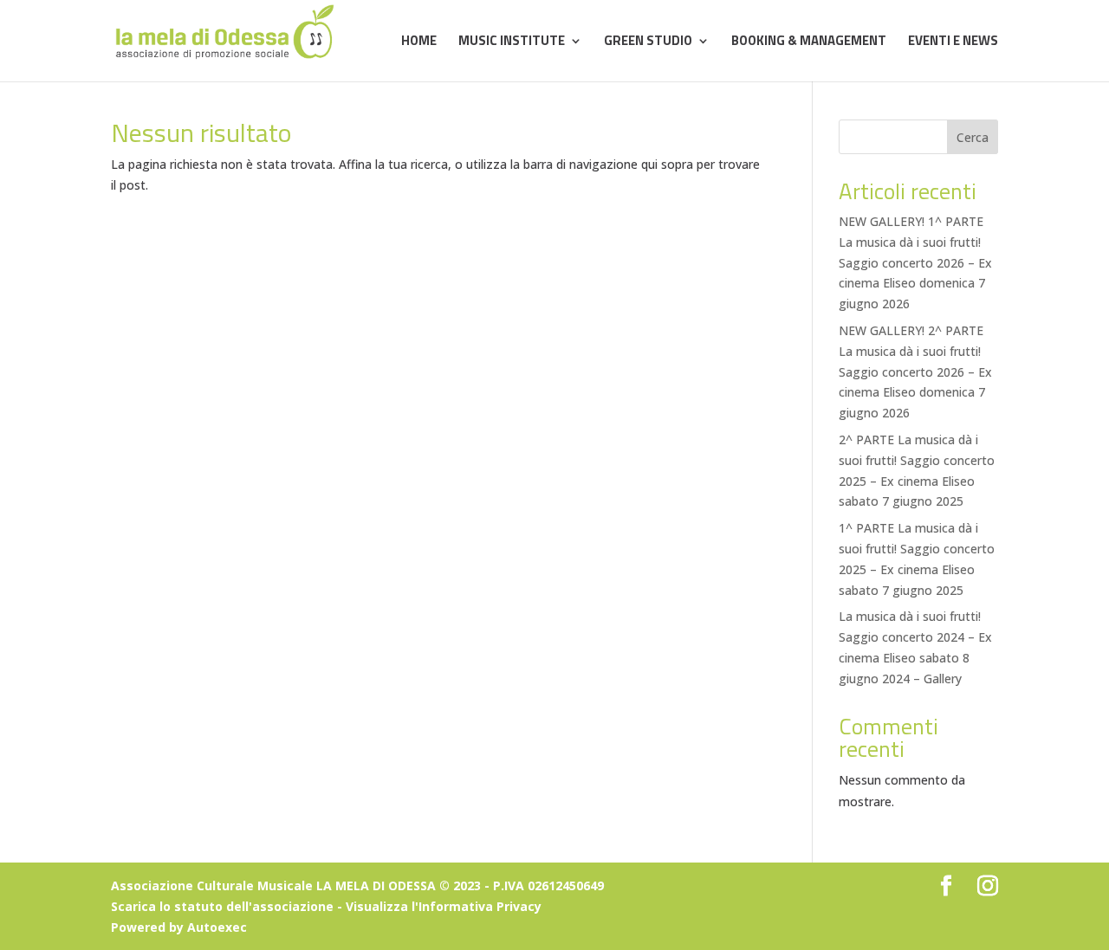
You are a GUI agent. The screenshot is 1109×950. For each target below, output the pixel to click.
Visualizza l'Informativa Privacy (444, 906)
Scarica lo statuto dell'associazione (222, 906)
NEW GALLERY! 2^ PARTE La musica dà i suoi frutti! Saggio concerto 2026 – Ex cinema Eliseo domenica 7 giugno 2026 (915, 371)
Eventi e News (953, 42)
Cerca (973, 137)
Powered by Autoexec (179, 927)
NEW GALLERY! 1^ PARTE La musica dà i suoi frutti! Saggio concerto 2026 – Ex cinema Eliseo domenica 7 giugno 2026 (915, 262)
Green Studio (648, 42)
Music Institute (511, 42)
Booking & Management (808, 42)
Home (419, 42)
